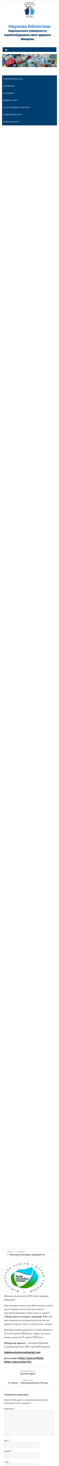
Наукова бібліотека (29, 26)
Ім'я (6, 1440)
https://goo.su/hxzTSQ (17, 1361)
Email (7, 1451)
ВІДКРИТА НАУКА (10, 100)
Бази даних (8, 93)
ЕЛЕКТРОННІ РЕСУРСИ (12, 115)
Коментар (9, 1408)
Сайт (6, 1462)
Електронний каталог (13, 79)
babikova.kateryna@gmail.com (22, 1352)
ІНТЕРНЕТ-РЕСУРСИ (11, 122)
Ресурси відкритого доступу (16, 107)
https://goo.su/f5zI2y (30, 1358)
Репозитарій (8, 86)
